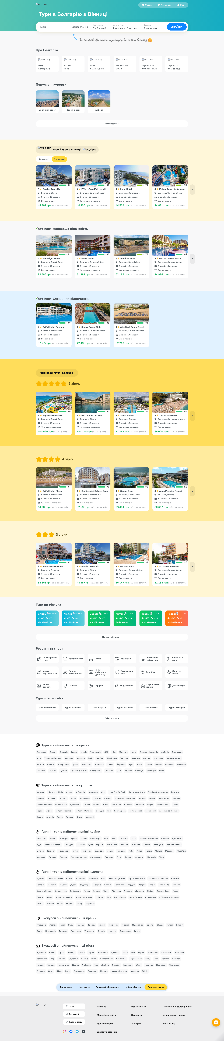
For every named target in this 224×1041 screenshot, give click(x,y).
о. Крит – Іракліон (64, 811)
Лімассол (139, 804)
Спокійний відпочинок (107, 987)
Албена (176, 798)
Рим (109, 811)
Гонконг (51, 764)
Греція (74, 752)
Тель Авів (179, 952)
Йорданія (121, 764)
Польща (52, 770)
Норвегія (112, 931)
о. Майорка (150, 811)
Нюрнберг (161, 965)
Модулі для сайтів (107, 1015)
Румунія (63, 770)
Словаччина (96, 770)
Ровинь (96, 804)
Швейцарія (50, 931)
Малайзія (181, 764)
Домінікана (177, 752)
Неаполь (149, 965)
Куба (131, 764)
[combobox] (164, 5)
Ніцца (147, 958)
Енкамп (107, 798)
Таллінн (51, 965)
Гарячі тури (66, 987)
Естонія (179, 925)
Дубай (73, 798)
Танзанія (124, 758)
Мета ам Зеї (164, 798)
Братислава (79, 971)
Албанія (165, 752)
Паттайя (40, 798)
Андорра (136, 758)
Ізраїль (110, 764)
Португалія (76, 931)
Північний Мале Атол (158, 792)
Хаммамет (93, 792)
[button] (164, 5)
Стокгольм (121, 958)
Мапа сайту (169, 1023)
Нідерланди (63, 764)
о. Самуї (63, 798)
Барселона (103, 952)
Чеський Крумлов (119, 971)
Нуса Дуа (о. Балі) (117, 792)
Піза (96, 965)
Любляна (86, 965)
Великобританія (173, 758)
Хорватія (123, 752)
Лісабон (105, 965)
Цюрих (75, 965)
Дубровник (75, 804)
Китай (139, 764)
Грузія (75, 764)
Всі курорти (111, 123)
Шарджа (97, 798)
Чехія (161, 770)
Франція (139, 770)
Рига (156, 958)
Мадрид (104, 971)
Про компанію (138, 1006)
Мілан (94, 958)
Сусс (103, 792)
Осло (50, 971)
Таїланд (128, 770)
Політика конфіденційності (177, 1006)
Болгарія (64, 752)
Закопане (92, 971)
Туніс (90, 758)
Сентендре (174, 965)
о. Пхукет (52, 798)
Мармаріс (90, 817)
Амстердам (166, 952)
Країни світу (75, 1021)
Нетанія (40, 965)
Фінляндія (151, 770)
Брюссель (127, 965)
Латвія (149, 764)
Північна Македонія (148, 752)
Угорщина (158, 758)
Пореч (87, 804)
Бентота (175, 792)
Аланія (40, 817)
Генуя (67, 971)
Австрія (146, 758)
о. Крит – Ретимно (84, 811)
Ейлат (138, 965)
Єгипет (53, 752)
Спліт (105, 804)
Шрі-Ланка (112, 758)
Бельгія (101, 931)
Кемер (79, 817)
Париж (40, 811)
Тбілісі (145, 971)
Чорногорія (95, 752)
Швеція (160, 925)
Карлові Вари (163, 804)
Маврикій (41, 770)
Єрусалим (73, 958)
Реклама (101, 1006)
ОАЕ (106, 752)
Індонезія (99, 764)
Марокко (169, 764)
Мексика (81, 758)
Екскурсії (74, 1014)
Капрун (142, 798)
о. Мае (69, 792)
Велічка (165, 958)
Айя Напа (116, 804)
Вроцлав (176, 958)
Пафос (150, 804)
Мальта (158, 764)
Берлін (141, 952)
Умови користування (174, 1015)
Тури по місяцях (156, 987)
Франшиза (136, 1015)
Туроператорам (105, 1023)
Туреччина (41, 752)
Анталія (50, 817)
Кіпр (114, 752)
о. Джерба (80, 792)
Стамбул (116, 965)
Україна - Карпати (52, 758)
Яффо (59, 971)
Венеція (71, 952)
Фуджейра (85, 798)
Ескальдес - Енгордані (125, 798)
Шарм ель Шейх (55, 792)
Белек (60, 817)
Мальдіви (69, 758)
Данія (39, 931)
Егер (52, 958)
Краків (81, 952)
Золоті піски (61, 804)
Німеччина (86, 764)
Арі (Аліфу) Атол (137, 792)
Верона (84, 958)
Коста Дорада (135, 811)
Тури (71, 1006)
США (119, 770)
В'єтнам (40, 764)
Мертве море (136, 958)
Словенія (109, 770)
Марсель (135, 971)
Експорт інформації (107, 1031)
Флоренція (153, 952)
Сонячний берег (44, 804)
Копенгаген (63, 965)
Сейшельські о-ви (79, 770)
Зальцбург (42, 958)
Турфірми (136, 1023)
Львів (125, 952)
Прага (175, 804)
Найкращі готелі (133, 987)
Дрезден (115, 952)
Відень (152, 798)
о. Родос (100, 811)
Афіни (49, 811)
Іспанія (83, 752)
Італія (133, 752)
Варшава (41, 971)
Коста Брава (120, 811)
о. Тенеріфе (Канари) (169, 811)
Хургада (40, 792)
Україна (99, 758)
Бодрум (69, 817)
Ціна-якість (84, 987)
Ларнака (128, 804)
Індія (39, 758)
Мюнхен (61, 958)
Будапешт (41, 952)
